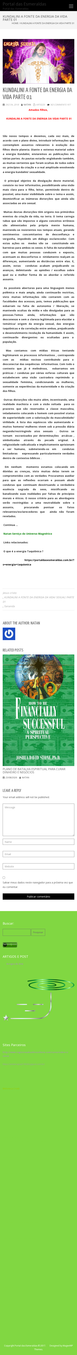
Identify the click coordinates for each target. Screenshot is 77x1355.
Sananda (9, 606)
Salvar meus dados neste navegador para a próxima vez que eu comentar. (38, 885)
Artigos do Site (14, 963)
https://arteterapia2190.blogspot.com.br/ (24, 1064)
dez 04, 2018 (12, 104)
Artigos (40, 104)
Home (15, 23)
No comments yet (60, 104)
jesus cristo (9, 592)
